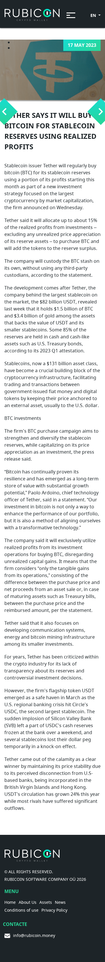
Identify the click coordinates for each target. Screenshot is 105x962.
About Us (27, 902)
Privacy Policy (54, 910)
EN (93, 15)
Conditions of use (21, 910)
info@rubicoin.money (34, 935)
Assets (45, 902)
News (60, 902)
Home (10, 902)
